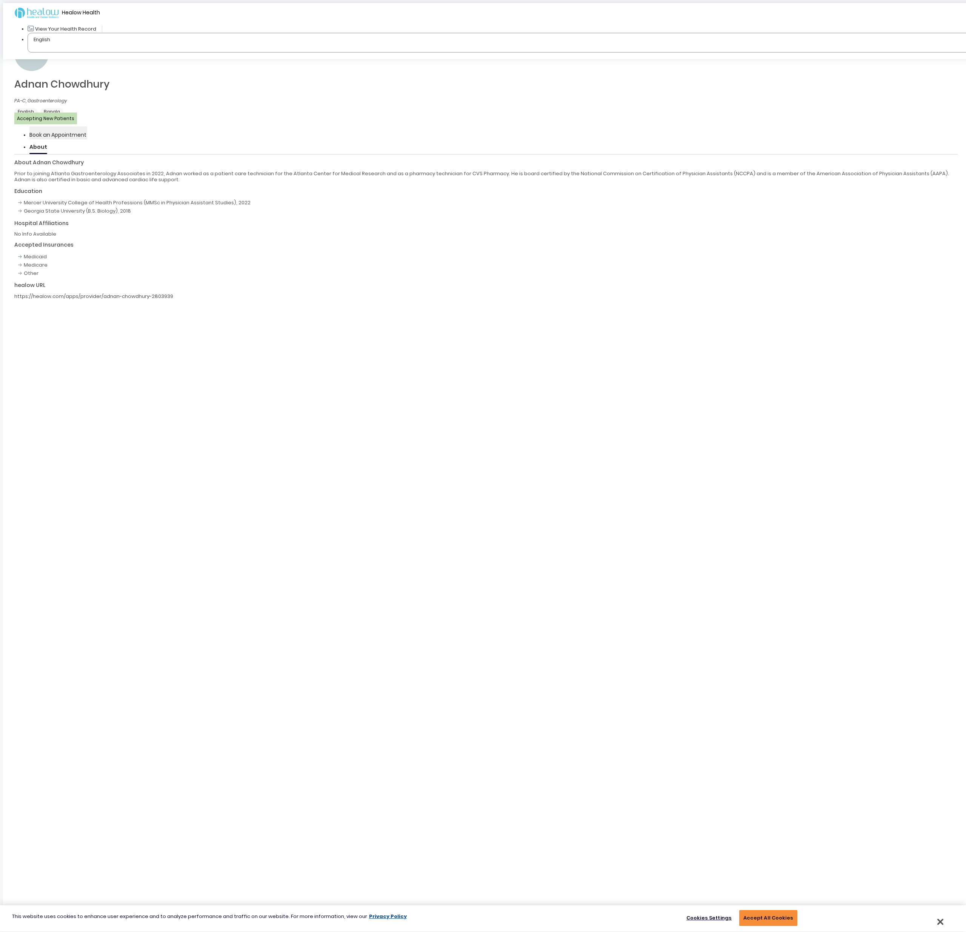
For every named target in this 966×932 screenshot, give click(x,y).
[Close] (940, 921)
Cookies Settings (709, 917)
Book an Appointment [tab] (57, 135)
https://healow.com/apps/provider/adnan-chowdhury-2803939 (93, 296)
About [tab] (38, 147)
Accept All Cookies (768, 917)
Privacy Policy (388, 916)
